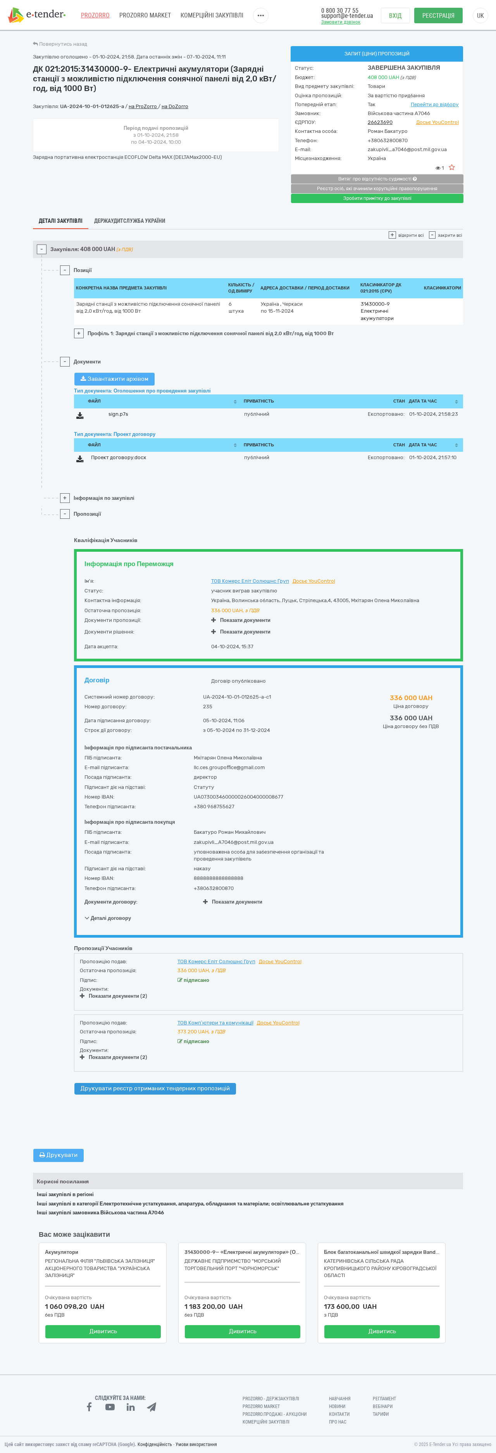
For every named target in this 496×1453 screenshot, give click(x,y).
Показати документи (245, 620)
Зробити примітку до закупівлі (377, 198)
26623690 (380, 122)
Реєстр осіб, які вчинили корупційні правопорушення (377, 188)
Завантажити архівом (117, 378)
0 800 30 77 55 (339, 10)
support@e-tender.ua (347, 15)
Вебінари (383, 1406)
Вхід (395, 15)
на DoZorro (175, 106)
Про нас (337, 1422)
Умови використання (196, 1444)
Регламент (384, 1398)
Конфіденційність (155, 1444)
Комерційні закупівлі (212, 15)
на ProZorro (143, 106)
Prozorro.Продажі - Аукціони (275, 1414)
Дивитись (103, 1331)
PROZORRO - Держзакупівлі (271, 1398)
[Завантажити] (80, 417)
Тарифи (381, 1414)
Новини (337, 1406)
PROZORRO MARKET (145, 15)
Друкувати (61, 1155)
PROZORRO (95, 15)
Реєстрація (438, 15)
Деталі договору (110, 918)
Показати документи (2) (118, 996)
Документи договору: (111, 902)
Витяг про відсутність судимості (375, 179)
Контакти (339, 1414)
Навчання (340, 1398)
